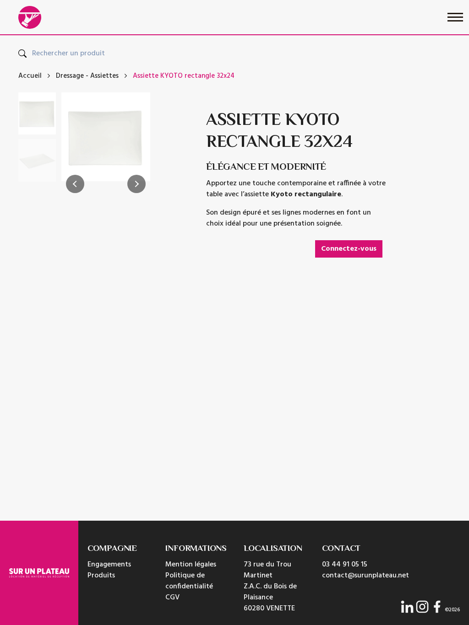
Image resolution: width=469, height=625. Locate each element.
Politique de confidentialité (189, 581)
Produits (101, 576)
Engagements (109, 565)
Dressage (70, 76)
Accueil (30, 76)
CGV (172, 597)
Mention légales (190, 565)
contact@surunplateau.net (365, 576)
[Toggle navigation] (455, 17)
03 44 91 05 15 (344, 565)
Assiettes (104, 76)
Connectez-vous (348, 249)
